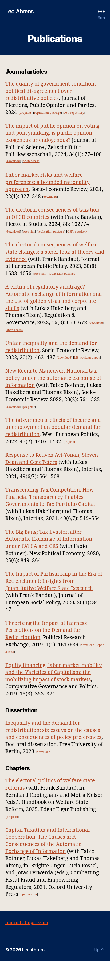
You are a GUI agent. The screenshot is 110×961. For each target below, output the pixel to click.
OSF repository (74, 113)
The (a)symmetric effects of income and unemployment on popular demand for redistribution (53, 427)
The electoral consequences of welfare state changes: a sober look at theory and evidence (54, 252)
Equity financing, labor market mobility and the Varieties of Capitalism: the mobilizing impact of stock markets (53, 672)
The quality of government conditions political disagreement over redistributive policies (51, 91)
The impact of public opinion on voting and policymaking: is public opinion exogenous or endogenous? (52, 133)
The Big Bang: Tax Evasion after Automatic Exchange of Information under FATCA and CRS (48, 539)
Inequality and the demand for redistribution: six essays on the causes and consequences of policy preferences (53, 730)
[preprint (24, 113)
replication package (47, 113)
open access (31, 161)
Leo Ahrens (19, 11)
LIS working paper (87, 357)
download (13, 161)
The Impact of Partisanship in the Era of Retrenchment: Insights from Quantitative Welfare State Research (53, 581)
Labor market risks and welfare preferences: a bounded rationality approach (47, 182)
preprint (29, 231)
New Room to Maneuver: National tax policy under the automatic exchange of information (53, 378)
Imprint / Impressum (26, 922)
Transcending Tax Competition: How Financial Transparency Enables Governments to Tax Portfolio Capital (50, 497)
